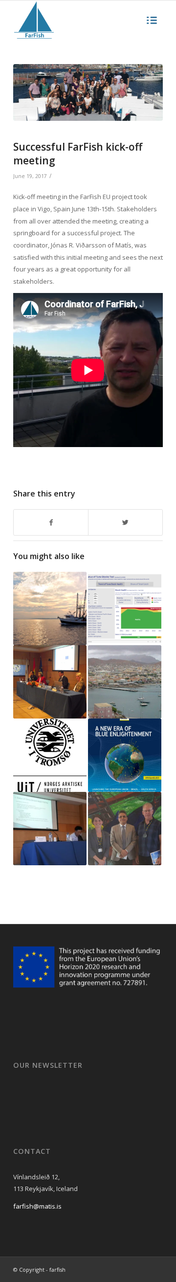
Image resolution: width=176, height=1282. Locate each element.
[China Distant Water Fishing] (50, 828)
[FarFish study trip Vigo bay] (88, 92)
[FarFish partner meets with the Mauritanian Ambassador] (124, 828)
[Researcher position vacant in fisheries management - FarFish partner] (50, 755)
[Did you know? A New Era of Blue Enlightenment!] (124, 755)
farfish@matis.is (37, 1206)
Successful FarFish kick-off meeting (77, 153)
